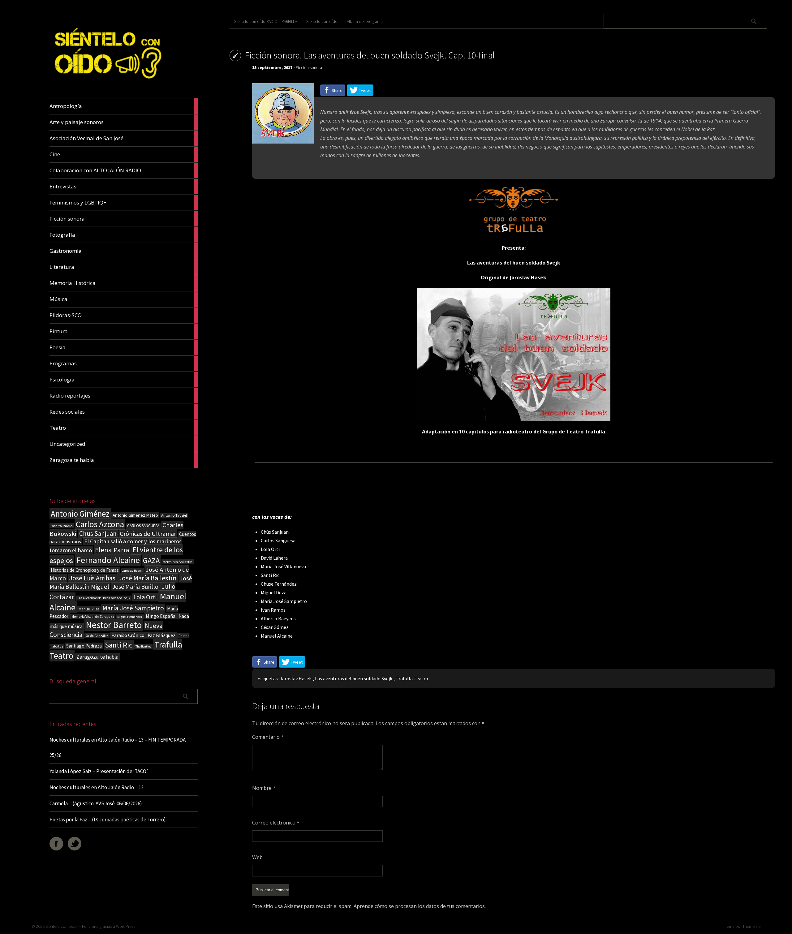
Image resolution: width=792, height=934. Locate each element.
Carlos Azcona (100, 524)
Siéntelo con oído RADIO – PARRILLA (265, 21)
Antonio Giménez (80, 514)
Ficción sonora (309, 67)
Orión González (97, 636)
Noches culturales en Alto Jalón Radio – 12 (97, 787)
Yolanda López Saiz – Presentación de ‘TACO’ (99, 771)
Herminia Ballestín (177, 561)
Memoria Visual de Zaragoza (92, 616)
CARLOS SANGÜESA (143, 525)
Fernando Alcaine (108, 560)
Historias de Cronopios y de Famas (85, 570)
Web (257, 857)
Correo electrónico (275, 822)
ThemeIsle (751, 926)
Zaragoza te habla (97, 656)
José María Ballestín (147, 578)
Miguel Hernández (130, 617)
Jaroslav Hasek (132, 571)
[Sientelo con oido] (107, 83)
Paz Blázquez (161, 635)
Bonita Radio (62, 525)
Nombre (264, 788)
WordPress (125, 926)
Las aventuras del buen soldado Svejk (103, 598)
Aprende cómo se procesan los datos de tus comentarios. (420, 906)
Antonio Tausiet (174, 515)
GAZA (151, 560)
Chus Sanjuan (98, 533)
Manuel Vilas (89, 609)
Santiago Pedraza (84, 646)
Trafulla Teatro (412, 678)
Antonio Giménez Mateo (135, 515)
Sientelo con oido (61, 926)
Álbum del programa (365, 21)
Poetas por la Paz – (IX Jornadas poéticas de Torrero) (108, 819)
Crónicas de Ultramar (148, 534)
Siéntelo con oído (322, 21)
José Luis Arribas (92, 578)
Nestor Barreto (114, 625)
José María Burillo (135, 586)
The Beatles (143, 646)
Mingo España (160, 616)
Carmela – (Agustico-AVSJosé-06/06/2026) (96, 803)
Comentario (268, 737)
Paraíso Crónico (127, 635)
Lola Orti (145, 597)
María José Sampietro (133, 608)
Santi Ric (118, 645)
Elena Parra (112, 549)
